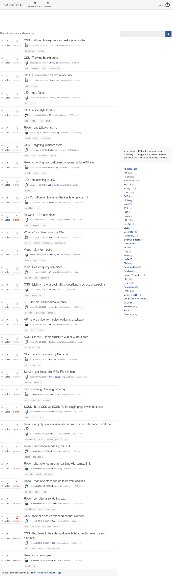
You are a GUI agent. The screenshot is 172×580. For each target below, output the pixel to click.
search (28, 277)
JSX (50, 115)
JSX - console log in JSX (39, 179)
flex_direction (53, 548)
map (37, 491)
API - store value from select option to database (53, 319)
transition (36, 526)
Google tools (130, 243)
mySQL (127, 223)
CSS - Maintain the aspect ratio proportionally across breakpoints (65, 284)
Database (52, 341)
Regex (127, 216)
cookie (36, 173)
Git (50, 359)
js (34, 190)
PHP (126, 219)
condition (29, 208)
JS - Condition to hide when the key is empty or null (56, 197)
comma (51, 312)
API (50, 272)
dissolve (47, 526)
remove (46, 399)
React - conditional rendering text (44, 498)
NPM (126, 255)
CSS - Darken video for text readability (48, 75)
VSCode (128, 302)
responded (34, 219)
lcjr (57, 45)
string (35, 138)
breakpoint (30, 50)
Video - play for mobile (38, 249)
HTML (51, 254)
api (43, 173)
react (27, 138)
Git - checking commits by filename (46, 354)
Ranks (47, 6)
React (51, 97)
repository (35, 364)
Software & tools (132, 239)
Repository (129, 235)
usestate (29, 474)
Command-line (131, 267)
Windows (128, 306)
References (35, 6)
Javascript (53, 202)
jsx (41, 120)
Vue (125, 204)
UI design (128, 200)
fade (56, 526)
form (41, 330)
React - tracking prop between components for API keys (59, 162)
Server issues (54, 376)
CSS (51, 45)
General (127, 314)
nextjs (28, 242)
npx (40, 417)
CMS (126, 263)
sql (36, 277)
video (27, 85)
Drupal (127, 227)
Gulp (126, 251)
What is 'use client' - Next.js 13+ (44, 232)
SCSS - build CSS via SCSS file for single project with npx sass (63, 406)
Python (127, 290)
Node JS (128, 259)
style (48, 120)
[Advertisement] (86, 20)
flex (26, 548)
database (29, 347)
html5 (42, 260)
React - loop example (37, 555)
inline (34, 120)
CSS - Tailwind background (41, 57)
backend (45, 277)
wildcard (43, 155)
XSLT (126, 310)
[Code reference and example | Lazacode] (13, 4)
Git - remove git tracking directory (45, 389)
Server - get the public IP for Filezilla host (49, 371)
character (48, 474)
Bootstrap (128, 231)
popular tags (55, 572)
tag (35, 260)
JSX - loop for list (34, 92)
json (33, 330)
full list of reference (36, 572)
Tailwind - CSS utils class (39, 214)
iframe (53, 155)
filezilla (37, 382)
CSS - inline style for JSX (39, 110)
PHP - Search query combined (43, 267)
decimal (28, 312)
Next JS (52, 237)
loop (27, 103)
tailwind (35, 68)
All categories (130, 168)
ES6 (126, 212)
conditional (30, 439)
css (26, 68)
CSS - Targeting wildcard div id (43, 145)
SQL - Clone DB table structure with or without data (56, 336)
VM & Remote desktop (135, 298)
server (37, 242)
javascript (40, 312)
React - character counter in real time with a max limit (57, 463)
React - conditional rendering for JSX (47, 446)
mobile (41, 50)
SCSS (54, 411)
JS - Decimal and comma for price (45, 302)
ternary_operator (54, 439)
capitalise (45, 138)
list (34, 103)
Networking (129, 286)
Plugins (127, 247)
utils (44, 68)
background (54, 68)
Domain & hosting (132, 275)
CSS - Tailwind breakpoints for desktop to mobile (54, 40)
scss (34, 155)
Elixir (126, 279)
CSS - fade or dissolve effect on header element (54, 516)
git (26, 364)
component (60, 242)
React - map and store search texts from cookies (54, 481)
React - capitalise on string (40, 127)
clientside (47, 242)
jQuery (127, 188)
